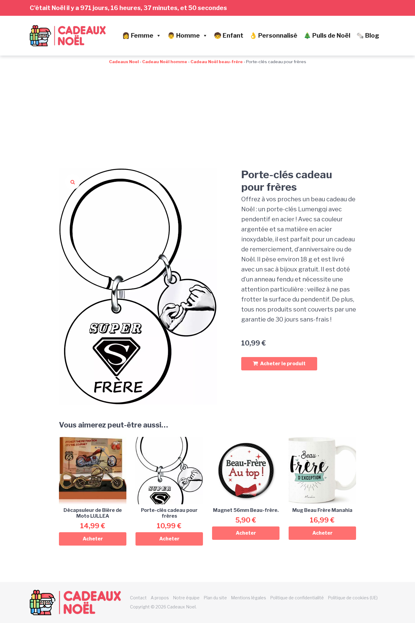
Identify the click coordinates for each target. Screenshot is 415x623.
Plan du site (215, 597)
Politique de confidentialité (297, 597)
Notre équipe (186, 597)
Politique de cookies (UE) (353, 597)
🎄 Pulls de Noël (327, 35)
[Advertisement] (207, 110)
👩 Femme (137, 35)
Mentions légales (248, 597)
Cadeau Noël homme (164, 61)
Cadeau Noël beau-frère (216, 61)
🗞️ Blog (367, 35)
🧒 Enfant (228, 35)
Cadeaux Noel (124, 61)
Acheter (93, 539)
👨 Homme (183, 35)
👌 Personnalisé (273, 35)
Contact (138, 597)
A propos (160, 597)
